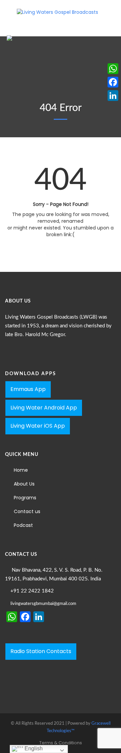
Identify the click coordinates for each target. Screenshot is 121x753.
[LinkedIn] (113, 95)
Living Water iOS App (37, 426)
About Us (24, 483)
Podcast (23, 525)
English (33, 748)
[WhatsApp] (113, 68)
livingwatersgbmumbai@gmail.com (43, 604)
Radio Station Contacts (40, 651)
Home (21, 470)
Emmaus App (28, 389)
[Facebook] (113, 82)
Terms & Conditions (60, 743)
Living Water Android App (43, 407)
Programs (25, 497)
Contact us (27, 511)
